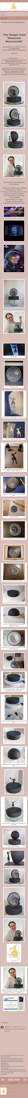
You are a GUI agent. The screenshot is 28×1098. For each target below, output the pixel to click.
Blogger (19, 1096)
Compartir (4, 1019)
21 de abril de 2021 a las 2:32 (18, 1026)
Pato (10, 1088)
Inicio (14, 1079)
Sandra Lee (8, 1026)
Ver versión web (14, 1082)
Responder (7, 1031)
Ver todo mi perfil (11, 1092)
